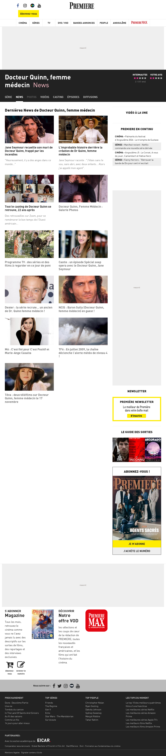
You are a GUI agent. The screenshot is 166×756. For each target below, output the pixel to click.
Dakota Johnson (93, 709)
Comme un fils (12, 719)
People (104, 22)
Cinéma (23, 22)
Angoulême (119, 22)
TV (49, 22)
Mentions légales (12, 752)
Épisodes (73, 97)
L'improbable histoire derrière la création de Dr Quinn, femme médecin (80, 151)
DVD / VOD (63, 22)
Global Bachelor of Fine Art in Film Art (48, 746)
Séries (36, 22)
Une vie (8, 706)
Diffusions (90, 97)
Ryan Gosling (91, 706)
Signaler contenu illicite (31, 752)
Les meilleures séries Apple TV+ (142, 719)
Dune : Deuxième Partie (16, 702)
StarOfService (72, 746)
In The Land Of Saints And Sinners (22, 712)
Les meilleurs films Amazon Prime (143, 726)
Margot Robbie (92, 716)
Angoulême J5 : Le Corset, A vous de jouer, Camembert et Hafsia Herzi (136, 154)
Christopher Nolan (94, 702)
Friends (49, 702)
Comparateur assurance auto (17, 746)
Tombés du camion (14, 709)
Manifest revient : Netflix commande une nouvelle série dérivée (133, 146)
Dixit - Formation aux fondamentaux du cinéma (100, 746)
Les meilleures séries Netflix (140, 709)
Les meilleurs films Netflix (139, 723)
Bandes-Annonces (84, 22)
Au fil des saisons (13, 716)
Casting (58, 97)
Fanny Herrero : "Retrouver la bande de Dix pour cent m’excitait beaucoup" (134, 162)
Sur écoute (50, 719)
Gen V (48, 709)
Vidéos (44, 97)
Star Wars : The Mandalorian (59, 716)
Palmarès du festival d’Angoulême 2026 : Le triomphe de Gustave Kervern (136, 138)
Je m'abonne (137, 543)
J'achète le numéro (137, 551)
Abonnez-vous (28, 13)
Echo (47, 712)
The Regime (51, 706)
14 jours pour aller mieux (17, 723)
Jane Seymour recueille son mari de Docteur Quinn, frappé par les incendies (29, 151)
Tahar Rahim (91, 719)
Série (8, 97)
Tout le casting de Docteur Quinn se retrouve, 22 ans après (28, 208)
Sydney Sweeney (93, 712)
